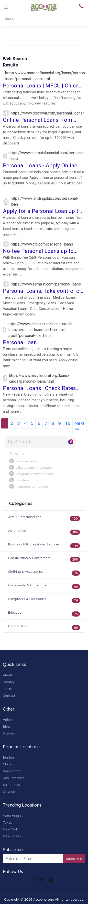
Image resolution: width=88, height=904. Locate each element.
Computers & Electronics (27, 599)
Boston (8, 757)
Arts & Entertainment (24, 517)
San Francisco (13, 778)
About (7, 675)
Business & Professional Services (34, 544)
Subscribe (74, 859)
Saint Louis (11, 784)
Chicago (9, 764)
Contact (9, 695)
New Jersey (12, 836)
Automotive (17, 530)
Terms (7, 688)
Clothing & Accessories (26, 571)
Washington (12, 771)
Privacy (9, 682)
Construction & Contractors (29, 558)
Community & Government (29, 585)
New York (10, 829)
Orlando (9, 791)
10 (67, 423)
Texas (7, 822)
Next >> (80, 426)
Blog (6, 726)
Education (15, 612)
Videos (8, 719)
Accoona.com (43, 899)
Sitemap (9, 733)
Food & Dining (18, 626)
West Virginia (13, 815)
